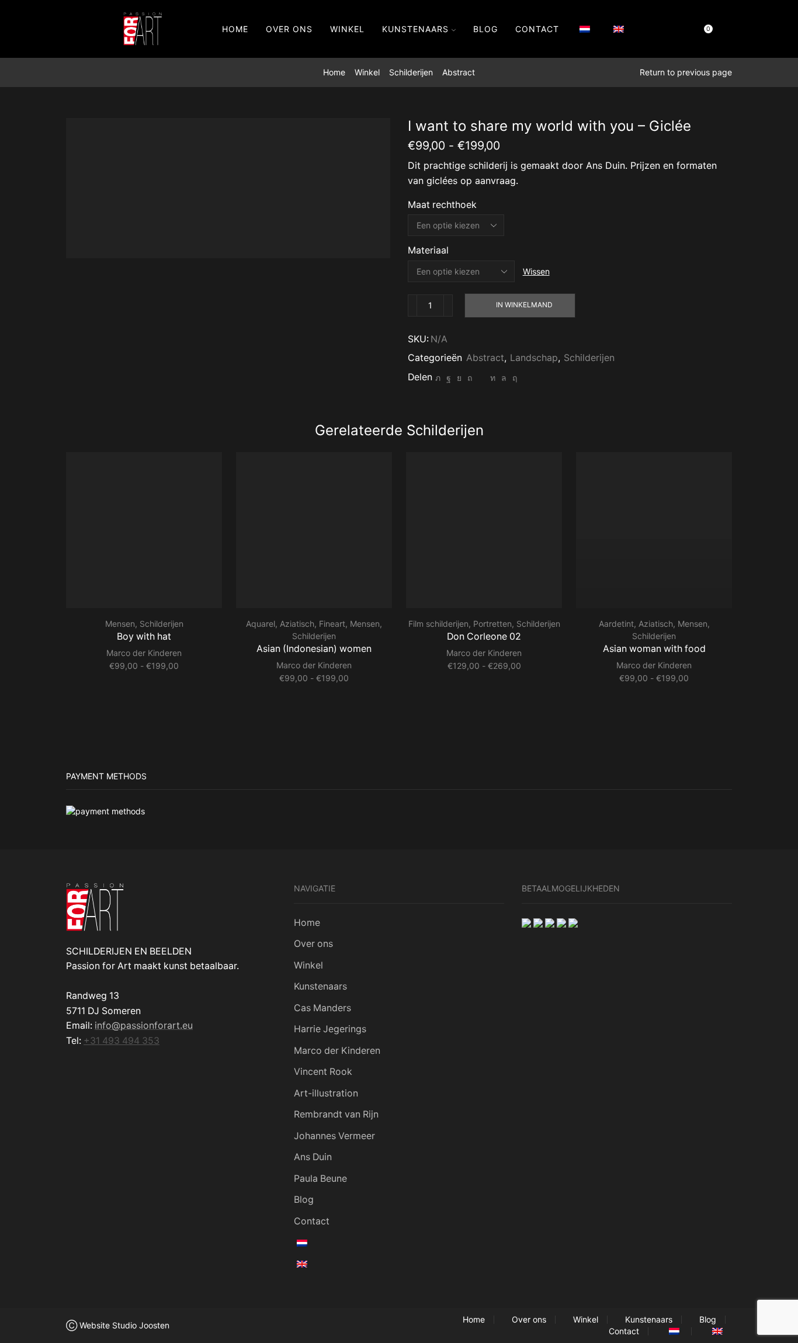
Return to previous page (686, 72)
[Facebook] (448, 378)
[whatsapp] (503, 378)
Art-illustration (326, 1093)
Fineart (332, 624)
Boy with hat (144, 636)
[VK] (459, 378)
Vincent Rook (323, 1071)
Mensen (120, 624)
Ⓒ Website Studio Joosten (117, 1325)
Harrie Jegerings (330, 1029)
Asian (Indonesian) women (314, 648)
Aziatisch (297, 624)
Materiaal (428, 250)
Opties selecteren (149, 588)
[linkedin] (492, 378)
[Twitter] (437, 378)
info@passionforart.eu (144, 1025)
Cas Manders (322, 1008)
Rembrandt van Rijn (336, 1114)
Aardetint (616, 624)
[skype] (513, 378)
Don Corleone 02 (484, 636)
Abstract (458, 72)
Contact (537, 29)
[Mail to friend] (481, 378)
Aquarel (260, 624)
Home (235, 29)
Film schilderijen (438, 624)
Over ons (289, 29)
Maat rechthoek (442, 204)
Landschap (534, 357)
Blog (485, 29)
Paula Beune (320, 1178)
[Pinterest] (469, 378)
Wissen (536, 271)
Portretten (492, 624)
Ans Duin (313, 1156)
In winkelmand (524, 304)
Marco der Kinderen (144, 653)
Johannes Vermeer (334, 1135)
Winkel (347, 29)
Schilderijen (411, 72)
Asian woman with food (654, 648)
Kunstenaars (415, 29)
